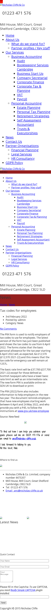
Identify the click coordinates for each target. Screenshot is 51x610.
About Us (12, 39)
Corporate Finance (30, 82)
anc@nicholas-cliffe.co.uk (24, 438)
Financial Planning (25, 150)
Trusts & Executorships (27, 130)
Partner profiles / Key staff (30, 48)
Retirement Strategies (33, 116)
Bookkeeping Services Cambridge (33, 67)
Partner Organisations (22, 145)
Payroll (22, 99)
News (10, 137)
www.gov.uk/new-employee (33, 411)
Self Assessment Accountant (29, 122)
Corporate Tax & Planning (29, 88)
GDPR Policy (14, 162)
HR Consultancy (23, 158)
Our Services (15, 52)
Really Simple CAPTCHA (22, 590)
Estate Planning (28, 107)
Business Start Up (30, 73)
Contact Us (14, 141)
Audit (21, 61)
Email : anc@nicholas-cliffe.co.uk (24, 490)
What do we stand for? (28, 44)
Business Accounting (26, 56)
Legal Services (21, 154)
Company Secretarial (32, 78)
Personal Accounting (26, 103)
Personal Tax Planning (33, 112)
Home (10, 35)
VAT (20, 95)
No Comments (8, 328)
